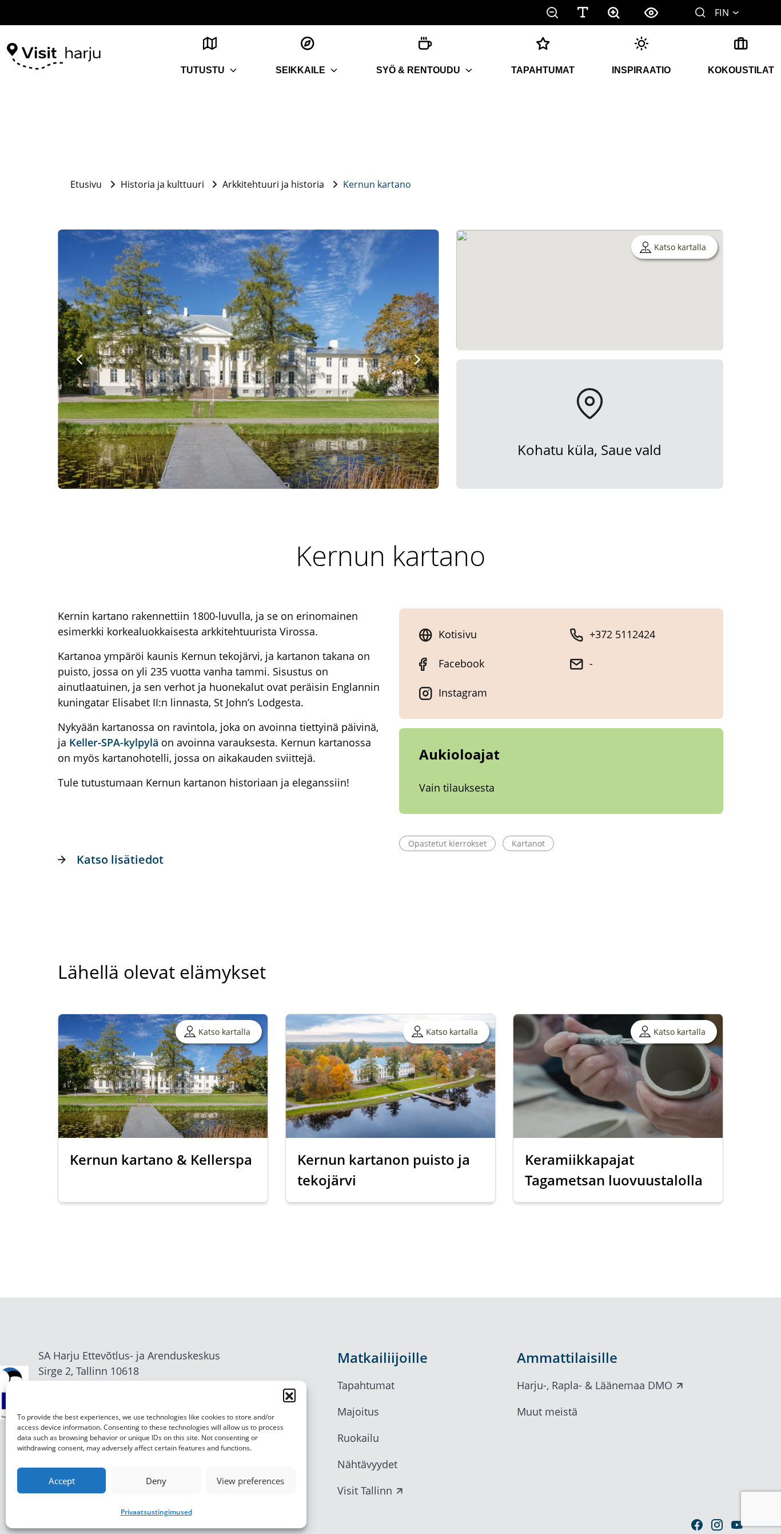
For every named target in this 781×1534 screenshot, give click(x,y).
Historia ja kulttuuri (162, 184)
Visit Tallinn (364, 1490)
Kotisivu (458, 634)
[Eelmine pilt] (79, 359)
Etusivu (86, 184)
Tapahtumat (543, 70)
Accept (62, 1480)
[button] (289, 1395)
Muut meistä (547, 1411)
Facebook (461, 663)
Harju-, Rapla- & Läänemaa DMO (594, 1385)
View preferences (250, 1480)
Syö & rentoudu (418, 70)
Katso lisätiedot (120, 859)
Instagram (463, 692)
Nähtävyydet (367, 1464)
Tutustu (203, 70)
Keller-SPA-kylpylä (113, 742)
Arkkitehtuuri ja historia (273, 184)
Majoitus (358, 1411)
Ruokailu (358, 1438)
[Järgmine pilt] (417, 359)
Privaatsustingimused (156, 1512)
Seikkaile (300, 70)
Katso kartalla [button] (680, 247)
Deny (156, 1480)
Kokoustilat (741, 70)
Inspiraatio (641, 70)
